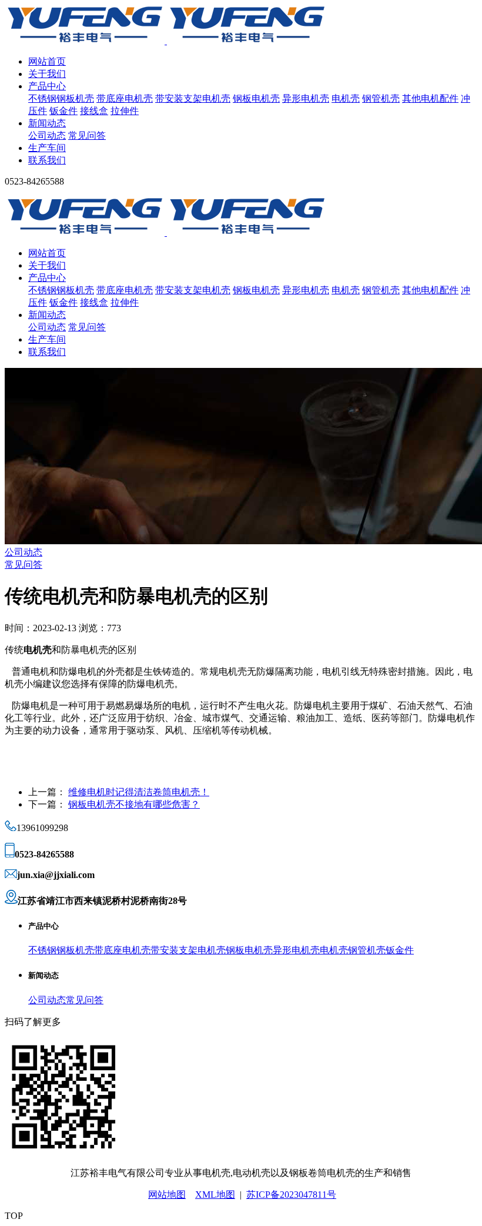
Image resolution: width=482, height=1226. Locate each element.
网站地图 (167, 1195)
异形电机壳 (305, 98)
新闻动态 (47, 123)
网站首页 (47, 61)
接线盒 (94, 111)
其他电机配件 (430, 98)
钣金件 (63, 111)
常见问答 (87, 135)
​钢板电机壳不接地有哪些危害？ (134, 804)
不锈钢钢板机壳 (61, 98)
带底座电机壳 (124, 98)
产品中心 (47, 86)
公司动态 (47, 135)
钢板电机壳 (256, 98)
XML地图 (215, 1195)
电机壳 (346, 98)
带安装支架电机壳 (192, 98)
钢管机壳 (381, 98)
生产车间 (47, 148)
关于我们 (47, 74)
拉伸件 (125, 111)
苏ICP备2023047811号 (291, 1195)
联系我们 (47, 160)
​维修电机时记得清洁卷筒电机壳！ (138, 792)
